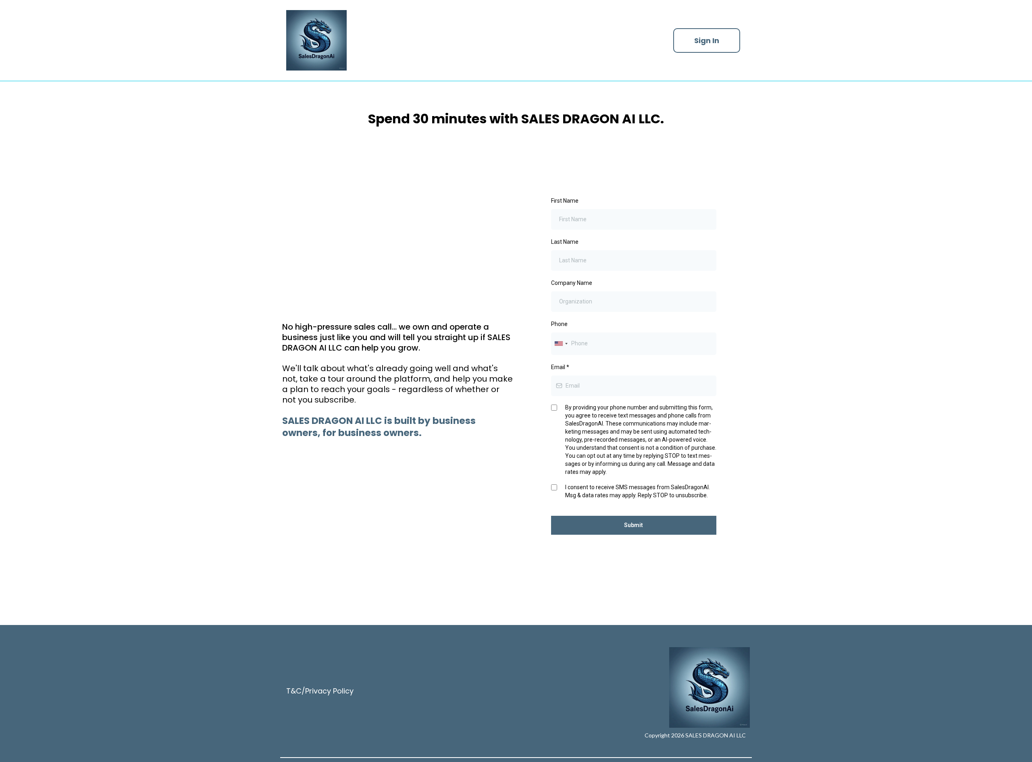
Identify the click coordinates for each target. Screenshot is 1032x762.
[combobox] (560, 343)
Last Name (564, 242)
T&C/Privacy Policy (320, 691)
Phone (559, 324)
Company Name (571, 283)
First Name (564, 200)
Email (560, 367)
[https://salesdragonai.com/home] (471, 40)
